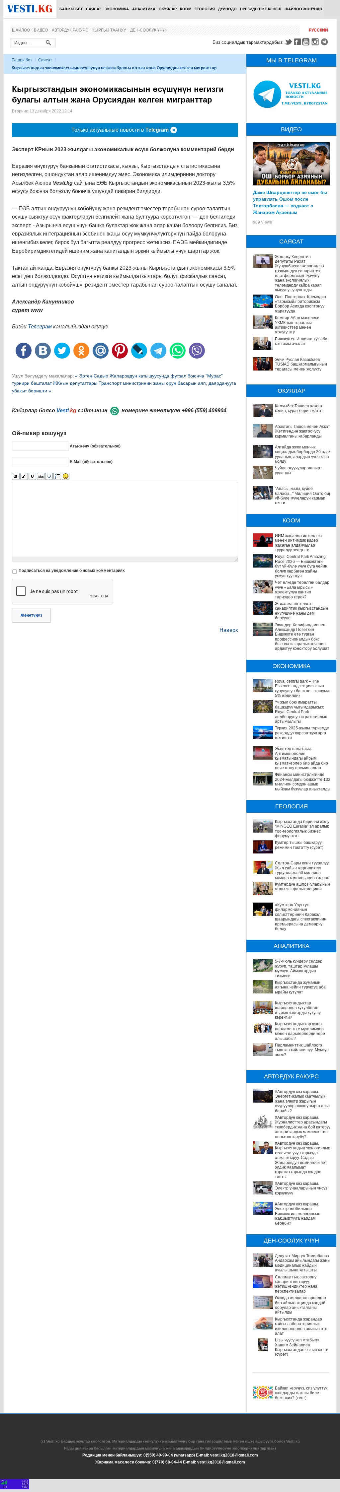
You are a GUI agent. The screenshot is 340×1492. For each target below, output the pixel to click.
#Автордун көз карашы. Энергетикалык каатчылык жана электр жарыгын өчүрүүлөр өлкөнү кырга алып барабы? (303, 1101)
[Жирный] (16, 476)
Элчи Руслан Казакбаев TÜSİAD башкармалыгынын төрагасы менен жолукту (301, 364)
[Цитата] (49, 476)
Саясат (93, 9)
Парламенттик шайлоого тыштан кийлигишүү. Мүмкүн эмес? (302, 1050)
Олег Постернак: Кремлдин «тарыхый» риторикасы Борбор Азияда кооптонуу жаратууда (300, 304)
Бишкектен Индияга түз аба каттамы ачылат (301, 341)
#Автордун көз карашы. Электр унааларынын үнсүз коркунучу (301, 1188)
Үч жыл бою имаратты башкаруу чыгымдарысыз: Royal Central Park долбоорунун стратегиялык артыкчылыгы (301, 712)
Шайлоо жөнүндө (303, 9)
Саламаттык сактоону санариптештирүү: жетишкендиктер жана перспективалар (296, 1284)
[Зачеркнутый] (40, 476)
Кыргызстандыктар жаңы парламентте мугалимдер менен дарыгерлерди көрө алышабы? (300, 1031)
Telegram (325, 41)
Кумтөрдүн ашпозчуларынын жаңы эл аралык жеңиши (302, 886)
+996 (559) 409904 (204, 410)
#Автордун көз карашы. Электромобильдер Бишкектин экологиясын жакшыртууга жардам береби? (297, 1214)
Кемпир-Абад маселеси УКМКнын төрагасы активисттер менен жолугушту (297, 324)
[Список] (57, 476)
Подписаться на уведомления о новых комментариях (72, 570)
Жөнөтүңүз (31, 615)
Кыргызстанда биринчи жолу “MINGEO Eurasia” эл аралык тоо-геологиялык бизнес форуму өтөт (302, 828)
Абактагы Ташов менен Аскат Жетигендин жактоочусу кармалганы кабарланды (302, 431)
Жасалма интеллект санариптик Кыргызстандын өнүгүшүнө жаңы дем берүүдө (301, 610)
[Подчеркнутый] (32, 476)
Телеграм (40, 326)
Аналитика (143, 9)
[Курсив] (24, 476)
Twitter (288, 41)
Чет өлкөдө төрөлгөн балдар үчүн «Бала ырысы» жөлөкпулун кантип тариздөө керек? (302, 589)
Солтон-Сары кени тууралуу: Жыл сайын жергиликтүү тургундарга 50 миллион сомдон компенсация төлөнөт (303, 870)
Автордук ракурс (70, 30)
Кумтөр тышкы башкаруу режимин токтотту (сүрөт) (299, 844)
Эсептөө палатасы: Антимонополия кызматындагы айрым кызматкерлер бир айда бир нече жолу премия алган (301, 758)
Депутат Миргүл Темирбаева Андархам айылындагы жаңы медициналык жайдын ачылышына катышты (302, 1263)
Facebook (297, 41)
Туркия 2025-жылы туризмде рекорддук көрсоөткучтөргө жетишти (302, 733)
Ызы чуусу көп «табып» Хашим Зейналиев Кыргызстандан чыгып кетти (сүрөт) (301, 1347)
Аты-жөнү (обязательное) (95, 445)
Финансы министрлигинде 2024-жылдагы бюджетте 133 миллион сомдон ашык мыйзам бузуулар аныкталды (302, 781)
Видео (41, 30)
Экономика (117, 9)
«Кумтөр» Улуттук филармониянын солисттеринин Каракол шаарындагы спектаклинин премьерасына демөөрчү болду (300, 917)
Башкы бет (71, 9)
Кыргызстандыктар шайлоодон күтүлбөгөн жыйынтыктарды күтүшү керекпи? (298, 1010)
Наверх (228, 630)
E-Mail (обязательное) (91, 461)
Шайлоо (21, 30)
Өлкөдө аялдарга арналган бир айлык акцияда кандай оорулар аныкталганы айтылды (300, 1305)
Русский (318, 30)
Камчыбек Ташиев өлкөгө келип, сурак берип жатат (299, 408)
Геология (205, 9)
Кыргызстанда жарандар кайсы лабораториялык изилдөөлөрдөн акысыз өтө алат (301, 1326)
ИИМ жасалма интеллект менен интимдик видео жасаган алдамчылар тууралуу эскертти (298, 542)
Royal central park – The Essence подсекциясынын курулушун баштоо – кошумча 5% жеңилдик (303, 688)
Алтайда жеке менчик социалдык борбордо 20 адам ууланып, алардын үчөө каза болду (303, 454)
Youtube (306, 41)
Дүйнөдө (227, 9)
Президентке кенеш (260, 9)
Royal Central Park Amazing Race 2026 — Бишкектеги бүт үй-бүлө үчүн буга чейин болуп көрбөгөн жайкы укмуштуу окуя (301, 566)
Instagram (316, 41)
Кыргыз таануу (109, 30)
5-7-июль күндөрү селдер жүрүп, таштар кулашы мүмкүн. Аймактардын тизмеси (298, 968)
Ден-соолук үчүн (149, 30)
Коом (185, 9)
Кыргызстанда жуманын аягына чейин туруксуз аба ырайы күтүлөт (300, 987)
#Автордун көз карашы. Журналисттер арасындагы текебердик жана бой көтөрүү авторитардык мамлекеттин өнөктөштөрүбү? (303, 1127)
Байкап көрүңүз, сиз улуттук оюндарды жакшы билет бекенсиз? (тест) (301, 1393)
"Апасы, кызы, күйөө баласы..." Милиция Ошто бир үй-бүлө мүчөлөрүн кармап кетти (303, 495)
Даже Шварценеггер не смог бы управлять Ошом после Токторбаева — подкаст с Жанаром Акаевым (290, 202)
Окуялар (168, 9)
